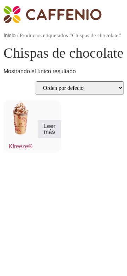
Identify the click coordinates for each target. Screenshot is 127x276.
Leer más (49, 129)
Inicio (10, 35)
